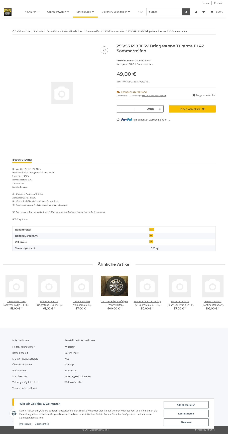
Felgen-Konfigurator (23, 346)
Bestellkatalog (20, 352)
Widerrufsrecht (73, 382)
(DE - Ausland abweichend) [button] (154, 95)
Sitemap (69, 364)
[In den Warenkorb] (15, 42)
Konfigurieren (186, 413)
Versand (144, 81)
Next (220, 293)
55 (151, 235)
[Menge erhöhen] (159, 108)
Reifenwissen (19, 370)
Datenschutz (42, 423)
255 (151, 229)
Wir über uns (19, 376)
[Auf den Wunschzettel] (104, 50)
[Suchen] (186, 11)
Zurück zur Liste (22, 31)
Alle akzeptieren (186, 404)
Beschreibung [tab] (22, 159)
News (206, 3)
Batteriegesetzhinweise (78, 376)
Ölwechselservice (22, 364)
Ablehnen (186, 422)
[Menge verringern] (120, 108)
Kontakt (218, 3)
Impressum (25, 423)
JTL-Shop (211, 429)
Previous (8, 293)
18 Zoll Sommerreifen (141, 64)
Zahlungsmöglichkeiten (25, 382)
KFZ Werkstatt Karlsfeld (25, 358)
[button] (196, 12)
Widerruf (70, 346)
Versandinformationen (25, 388)
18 (151, 242)
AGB (67, 358)
